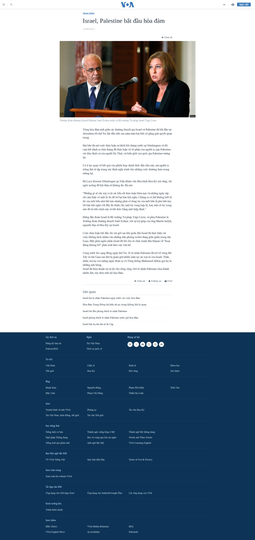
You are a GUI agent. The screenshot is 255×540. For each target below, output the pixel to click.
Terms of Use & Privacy (140, 459)
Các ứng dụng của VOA (140, 492)
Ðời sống (133, 370)
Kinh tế (132, 365)
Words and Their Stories (140, 437)
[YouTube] (233, 4)
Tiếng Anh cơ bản (54, 431)
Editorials (133, 531)
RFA (131, 526)
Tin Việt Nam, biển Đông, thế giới (62, 415)
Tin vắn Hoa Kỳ (136, 409)
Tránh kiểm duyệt (54, 509)
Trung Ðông (88, 13)
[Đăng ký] (161, 344)
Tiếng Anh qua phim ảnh (58, 442)
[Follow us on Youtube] (142, 344)
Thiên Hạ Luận (136, 393)
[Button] (166, 37)
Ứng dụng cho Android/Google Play (104, 492)
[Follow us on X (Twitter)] (136, 344)
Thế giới (50, 370)
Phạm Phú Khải (136, 387)
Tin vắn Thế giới (95, 415)
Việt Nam (50, 365)
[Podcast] (155, 344)
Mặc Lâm (50, 393)
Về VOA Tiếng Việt (55, 459)
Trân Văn (174, 387)
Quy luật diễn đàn (96, 459)
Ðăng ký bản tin (53, 343)
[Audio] (224, 4)
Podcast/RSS (52, 348)
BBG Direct (51, 526)
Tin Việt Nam (93, 343)
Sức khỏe (174, 370)
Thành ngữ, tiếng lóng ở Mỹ (101, 431)
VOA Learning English (140, 442)
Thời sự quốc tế (94, 348)
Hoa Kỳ (91, 370)
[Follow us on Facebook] (130, 344)
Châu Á (91, 365)
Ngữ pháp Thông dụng (57, 437)
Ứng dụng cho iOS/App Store (60, 492)
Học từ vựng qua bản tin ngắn (101, 437)
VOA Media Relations (98, 526)
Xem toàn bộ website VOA (59, 476)
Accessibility (93, 531)
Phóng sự (91, 409)
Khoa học (175, 365)
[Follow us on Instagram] (148, 344)
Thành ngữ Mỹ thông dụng (142, 431)
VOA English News (55, 531)
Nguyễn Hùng (94, 387)
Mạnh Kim (51, 387)
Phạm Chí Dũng (95, 393)
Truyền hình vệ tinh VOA (58, 409)
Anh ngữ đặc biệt (95, 442)
